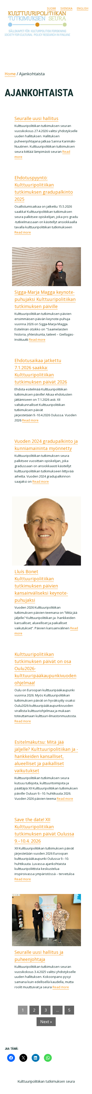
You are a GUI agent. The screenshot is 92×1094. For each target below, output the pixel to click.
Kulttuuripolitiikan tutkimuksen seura (44, 23)
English (82, 8)
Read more (22, 232)
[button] (84, 45)
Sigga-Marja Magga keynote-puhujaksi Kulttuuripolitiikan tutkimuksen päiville (45, 299)
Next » (46, 1021)
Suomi (51, 8)
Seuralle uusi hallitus (36, 118)
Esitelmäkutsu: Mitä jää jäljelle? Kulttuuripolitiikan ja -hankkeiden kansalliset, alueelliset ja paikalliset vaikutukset (46, 756)
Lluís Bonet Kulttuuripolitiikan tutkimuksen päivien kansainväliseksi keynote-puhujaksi (41, 586)
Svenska (66, 8)
